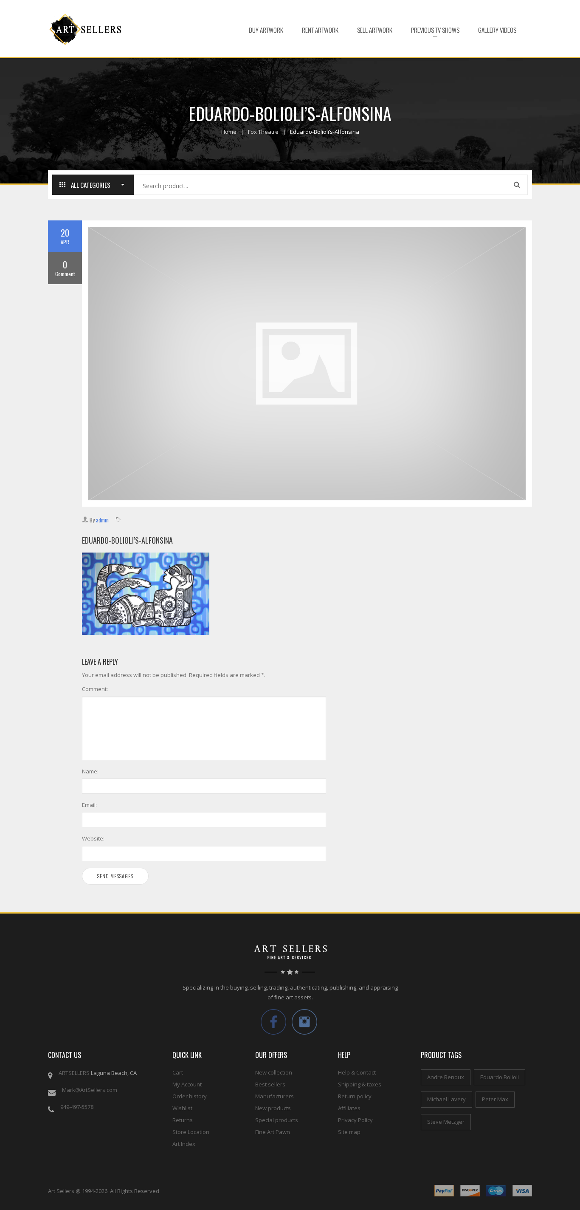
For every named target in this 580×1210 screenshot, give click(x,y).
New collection (273, 1072)
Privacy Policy (355, 1120)
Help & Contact (357, 1072)
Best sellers (270, 1084)
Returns (182, 1120)
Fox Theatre (263, 131)
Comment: (95, 689)
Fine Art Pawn (272, 1132)
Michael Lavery (446, 1099)
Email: (89, 805)
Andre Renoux (445, 1077)
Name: (90, 771)
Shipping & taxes (359, 1084)
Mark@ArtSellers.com (89, 1090)
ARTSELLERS (74, 1073)
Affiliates (349, 1108)
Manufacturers (274, 1096)
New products (273, 1108)
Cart (177, 1072)
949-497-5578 (76, 1107)
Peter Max (495, 1099)
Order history (189, 1096)
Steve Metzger (446, 1121)
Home (229, 131)
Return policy (355, 1096)
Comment (65, 268)
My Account (187, 1084)
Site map (349, 1132)
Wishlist (182, 1108)
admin (102, 520)
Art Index (183, 1144)
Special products (276, 1120)
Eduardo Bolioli (499, 1077)
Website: (93, 838)
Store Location (190, 1132)
